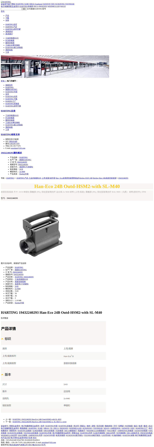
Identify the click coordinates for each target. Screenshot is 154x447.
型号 (3, 11)
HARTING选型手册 (13, 106)
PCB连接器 (9, 40)
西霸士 (83, 426)
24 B (21, 169)
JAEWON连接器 (140, 431)
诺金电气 (4, 426)
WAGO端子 (111, 431)
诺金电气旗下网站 (8, 4)
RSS (34, 438)
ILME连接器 (38, 431)
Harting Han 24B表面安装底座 (104, 178)
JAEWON (46, 4)
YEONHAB (69, 4)
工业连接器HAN (11, 38)
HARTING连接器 (26, 6)
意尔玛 (76, 426)
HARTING (20, 4)
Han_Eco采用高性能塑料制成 (67, 178)
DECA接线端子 (70, 431)
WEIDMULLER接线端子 (96, 431)
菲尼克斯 (100, 426)
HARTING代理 (11, 97)
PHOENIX (43, 6)
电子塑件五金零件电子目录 (21, 438)
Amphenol (38, 4)
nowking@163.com (18, 148)
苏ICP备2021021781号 (37, 445)
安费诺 (121, 426)
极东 (145, 426)
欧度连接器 (60, 435)
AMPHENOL (115, 428)
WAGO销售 (22, 435)
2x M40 (22, 172)
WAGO (63, 6)
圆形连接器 (9, 43)
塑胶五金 (75, 433)
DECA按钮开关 (133, 433)
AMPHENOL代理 (35, 435)
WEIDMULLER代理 (9, 435)
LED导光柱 (106, 435)
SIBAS (31, 4)
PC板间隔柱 (116, 435)
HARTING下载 (11, 99)
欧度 (140, 426)
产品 (7, 16)
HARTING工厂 (142, 428)
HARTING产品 (22, 178)
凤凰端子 (81, 431)
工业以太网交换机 (12, 45)
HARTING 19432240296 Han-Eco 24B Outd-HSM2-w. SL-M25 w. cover (39, 422)
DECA (35, 6)
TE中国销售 (121, 433)
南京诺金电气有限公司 (19, 445)
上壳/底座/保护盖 (48, 178)
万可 (115, 426)
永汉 (150, 426)
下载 (7, 18)
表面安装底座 (20, 282)
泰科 (88, 426)
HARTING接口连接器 (14, 47)
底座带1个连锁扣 (26, 167)
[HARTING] (55, 77)
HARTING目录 (8, 111)
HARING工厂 (10, 101)
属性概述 (17, 153)
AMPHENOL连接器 (125, 431)
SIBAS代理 (110, 433)
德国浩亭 (9, 85)
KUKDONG (60, 4)
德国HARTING (11, 89)
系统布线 (9, 50)
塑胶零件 (13, 431)
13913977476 (14, 144)
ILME (26, 4)
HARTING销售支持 (10, 134)
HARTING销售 (128, 435)
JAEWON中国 (49, 435)
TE (51, 428)
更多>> (4, 81)
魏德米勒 (108, 426)
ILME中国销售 (99, 433)
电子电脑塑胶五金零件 (10, 6)
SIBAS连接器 (49, 431)
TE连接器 (59, 431)
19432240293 (7, 153)
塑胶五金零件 (14, 426)
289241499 (13, 141)
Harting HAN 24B (85, 178)
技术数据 (4, 318)
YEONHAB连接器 (31, 433)
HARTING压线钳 (24, 431)
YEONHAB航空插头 (92, 435)
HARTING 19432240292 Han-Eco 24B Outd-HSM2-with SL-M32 (37, 419)
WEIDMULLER (53, 6)
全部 (7, 20)
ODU (53, 4)
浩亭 (7, 94)
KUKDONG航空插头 (74, 435)
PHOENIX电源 (146, 433)
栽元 (136, 426)
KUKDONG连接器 (15, 433)
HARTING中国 (11, 92)
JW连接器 (129, 426)
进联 (93, 426)
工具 (7, 52)
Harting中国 (23, 174)
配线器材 (23, 428)
